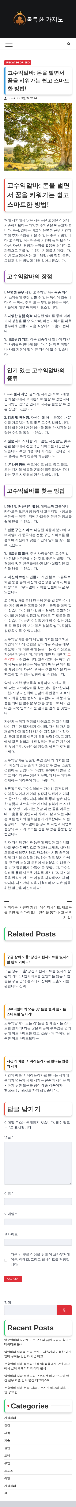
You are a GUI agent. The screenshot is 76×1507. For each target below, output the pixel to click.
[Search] (68, 44)
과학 (7, 1433)
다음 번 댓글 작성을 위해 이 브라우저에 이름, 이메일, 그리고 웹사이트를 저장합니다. (40, 1259)
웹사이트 (11, 1234)
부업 (7, 1463)
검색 (7, 1302)
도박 (7, 1455)
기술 (7, 1440)
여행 (7, 1478)
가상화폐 (10, 1418)
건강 (7, 1425)
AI (5, 1493)
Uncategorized (18, 62)
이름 (9, 1193)
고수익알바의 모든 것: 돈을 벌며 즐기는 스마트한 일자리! (36, 1011)
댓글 (9, 1137)
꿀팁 (7, 1448)
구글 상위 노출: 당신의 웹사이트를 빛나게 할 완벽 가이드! (38, 959)
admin (12, 98)
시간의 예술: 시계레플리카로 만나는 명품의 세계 (38, 1063)
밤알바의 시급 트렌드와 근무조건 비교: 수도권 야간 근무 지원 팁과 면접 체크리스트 (36, 1378)
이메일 (10, 1213)
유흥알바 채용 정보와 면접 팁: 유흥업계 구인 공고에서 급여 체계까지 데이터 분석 (37, 1366)
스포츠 (8, 1471)
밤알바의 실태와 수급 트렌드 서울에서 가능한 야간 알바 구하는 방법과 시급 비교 (37, 1354)
